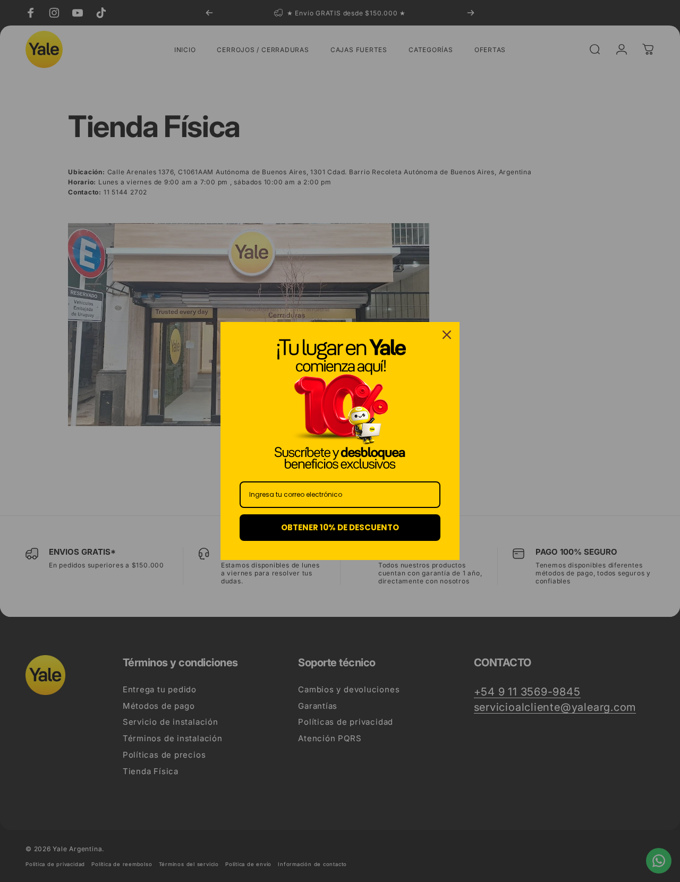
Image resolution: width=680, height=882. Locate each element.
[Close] (447, 334)
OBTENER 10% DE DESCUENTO (340, 527)
